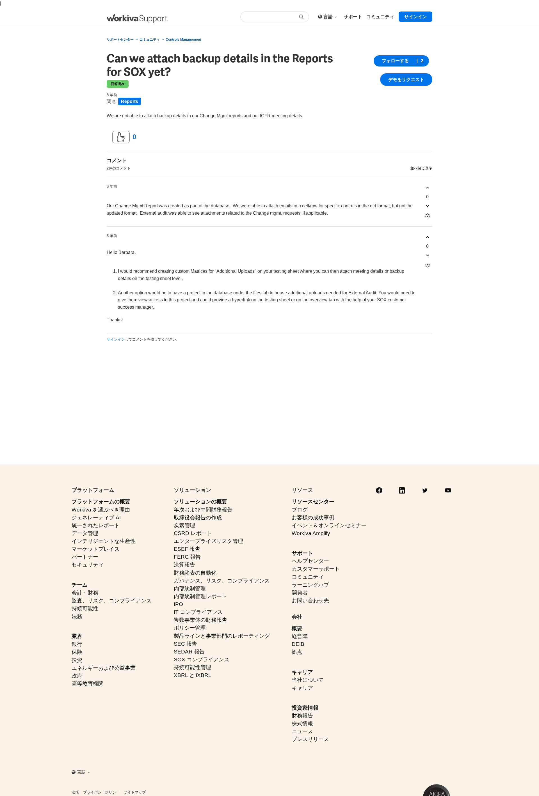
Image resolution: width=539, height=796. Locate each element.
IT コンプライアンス (198, 612)
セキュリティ (88, 565)
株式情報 (302, 723)
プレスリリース (310, 739)
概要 (297, 628)
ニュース (302, 731)
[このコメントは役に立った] (427, 188)
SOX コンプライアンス (201, 659)
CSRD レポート (193, 533)
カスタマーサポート (316, 569)
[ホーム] (137, 18)
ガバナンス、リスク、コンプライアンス (222, 581)
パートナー (85, 557)
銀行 (77, 644)
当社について (308, 680)
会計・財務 (85, 593)
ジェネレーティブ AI (96, 517)
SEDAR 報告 (189, 652)
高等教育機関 (88, 684)
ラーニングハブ (310, 585)
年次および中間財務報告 (203, 510)
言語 (328, 16)
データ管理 (85, 533)
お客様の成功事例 (313, 517)
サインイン (116, 339)
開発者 (300, 593)
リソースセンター (313, 501)
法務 (77, 616)
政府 (77, 676)
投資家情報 (305, 708)
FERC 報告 (187, 557)
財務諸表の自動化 (195, 573)
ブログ (300, 510)
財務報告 (302, 716)
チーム (80, 585)
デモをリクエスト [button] (406, 79)
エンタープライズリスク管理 (208, 541)
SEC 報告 (185, 644)
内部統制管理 (190, 588)
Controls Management (183, 40)
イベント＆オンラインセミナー (329, 525)
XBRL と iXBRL (192, 675)
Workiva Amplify (311, 533)
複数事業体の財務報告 (200, 620)
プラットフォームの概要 (101, 501)
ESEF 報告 (187, 549)
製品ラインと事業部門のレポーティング (222, 636)
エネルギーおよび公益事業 (104, 668)
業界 (77, 636)
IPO (178, 604)
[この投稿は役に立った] (121, 137)
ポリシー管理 (190, 628)
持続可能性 (85, 608)
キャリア (302, 672)
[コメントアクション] (427, 216)
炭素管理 (184, 525)
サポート (302, 553)
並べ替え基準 (421, 168)
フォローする (395, 61)
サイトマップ (135, 792)
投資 (77, 660)
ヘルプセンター (310, 561)
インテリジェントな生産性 (104, 541)
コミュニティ (150, 40)
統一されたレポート (96, 525)
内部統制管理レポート (200, 596)
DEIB (298, 644)
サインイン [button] (415, 17)
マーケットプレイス (96, 549)
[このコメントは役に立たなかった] (427, 206)
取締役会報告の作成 (198, 517)
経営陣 (300, 636)
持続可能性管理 (192, 667)
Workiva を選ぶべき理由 (101, 510)
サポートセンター (120, 40)
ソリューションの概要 (200, 501)
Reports (129, 101)
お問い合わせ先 (310, 601)
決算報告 (184, 565)
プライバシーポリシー (101, 792)
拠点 (297, 652)
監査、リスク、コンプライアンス (112, 601)
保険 (77, 652)
